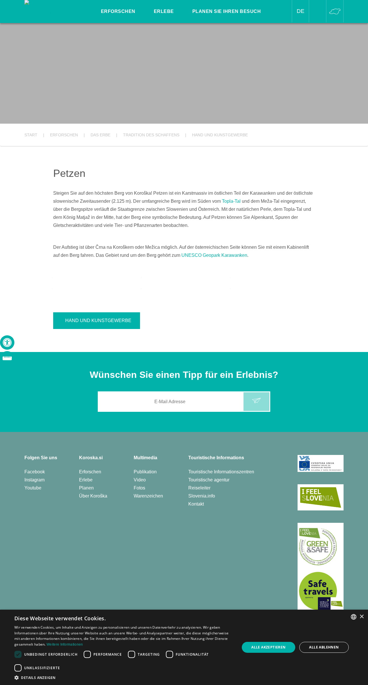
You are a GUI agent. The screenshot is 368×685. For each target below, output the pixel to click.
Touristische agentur (208, 479)
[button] (123, 678)
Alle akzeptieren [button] (268, 647)
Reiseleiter (199, 487)
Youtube (32, 487)
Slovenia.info (201, 495)
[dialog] (184, 647)
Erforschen (90, 471)
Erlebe (86, 479)
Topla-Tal (231, 201)
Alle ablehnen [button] (324, 647)
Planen (86, 487)
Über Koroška (93, 495)
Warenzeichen (148, 495)
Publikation (145, 471)
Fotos (139, 487)
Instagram (34, 479)
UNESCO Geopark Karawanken (214, 255)
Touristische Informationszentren (221, 471)
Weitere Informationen (65, 644)
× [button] (361, 617)
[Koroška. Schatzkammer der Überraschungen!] (56, 7)
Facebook (34, 471)
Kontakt (196, 504)
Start (30, 135)
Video (140, 479)
